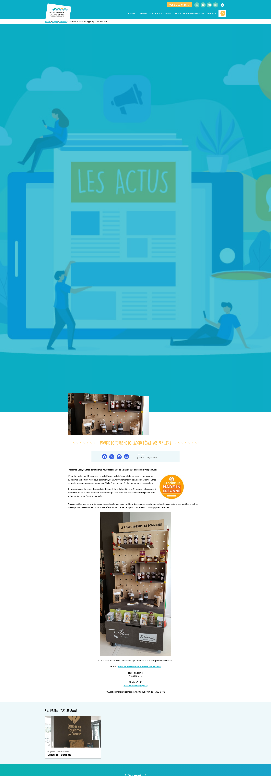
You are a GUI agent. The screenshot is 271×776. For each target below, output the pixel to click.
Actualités (63, 22)
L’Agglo (55, 22)
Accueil (132, 13)
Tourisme (141, 455)
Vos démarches (178, 4)
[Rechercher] (222, 13)
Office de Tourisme (59, 755)
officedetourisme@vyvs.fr (135, 685)
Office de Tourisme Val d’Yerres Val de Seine (139, 666)
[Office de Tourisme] (73, 746)
